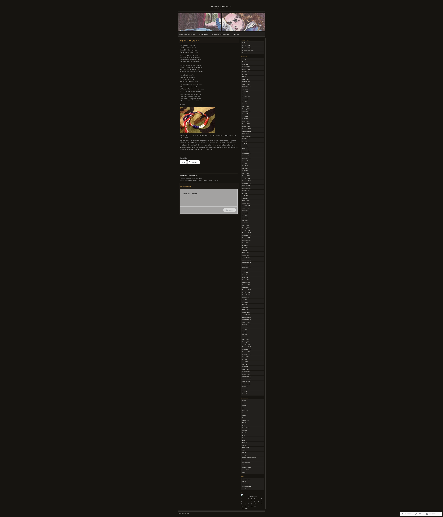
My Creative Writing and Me (220, 34)
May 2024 (245, 94)
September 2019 (246, 188)
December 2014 (246, 317)
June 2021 (245, 143)
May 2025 (245, 76)
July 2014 (244, 329)
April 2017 (245, 250)
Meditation (245, 445)
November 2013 (246, 349)
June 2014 (245, 332)
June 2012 (245, 391)
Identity (193, 178)
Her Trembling (246, 45)
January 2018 (246, 230)
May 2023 (245, 104)
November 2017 (246, 235)
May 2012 (245, 394)
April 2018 (245, 223)
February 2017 (246, 255)
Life (191, 180)
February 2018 (246, 228)
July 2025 (244, 74)
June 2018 (245, 218)
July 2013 (244, 359)
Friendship (245, 422)
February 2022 (246, 123)
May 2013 (245, 364)
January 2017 (246, 257)
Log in (244, 481)
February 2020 (246, 175)
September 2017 (246, 240)
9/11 (184, 180)
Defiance (244, 52)
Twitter (244, 460)
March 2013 (245, 369)
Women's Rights (246, 470)
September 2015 (246, 294)
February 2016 (246, 282)
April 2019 (245, 198)
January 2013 (246, 374)
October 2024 (246, 84)
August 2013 (245, 356)
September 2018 (246, 210)
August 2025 (245, 71)
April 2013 (245, 366)
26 (242, 506)
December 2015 (246, 287)
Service (217, 180)
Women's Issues (246, 467)
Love (243, 440)
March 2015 (245, 309)
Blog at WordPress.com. (183, 513)
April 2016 (245, 277)
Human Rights (246, 427)
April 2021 (245, 146)
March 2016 (245, 280)
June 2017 (245, 245)
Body (243, 403)
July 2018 (244, 215)
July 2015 (244, 299)
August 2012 (245, 386)
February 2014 (246, 342)
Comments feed (246, 486)
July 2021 (244, 141)
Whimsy (244, 465)
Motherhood (245, 447)
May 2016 (245, 275)
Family (244, 415)
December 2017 (246, 232)
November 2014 (246, 319)
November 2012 (246, 379)
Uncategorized (246, 462)
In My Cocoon (246, 42)
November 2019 (246, 183)
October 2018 (246, 208)
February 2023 (246, 109)
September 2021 (246, 136)
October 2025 (246, 69)
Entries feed (245, 484)
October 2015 (246, 292)
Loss (197, 178)
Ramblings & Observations (249, 457)
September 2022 (246, 111)
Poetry (200, 178)
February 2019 (246, 203)
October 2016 (246, 265)
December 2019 (246, 180)
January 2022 (246, 126)
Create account (246, 479)
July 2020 (244, 163)
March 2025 (245, 79)
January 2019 (246, 205)
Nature (244, 452)
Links (243, 435)
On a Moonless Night (247, 50)
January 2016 (246, 284)
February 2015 (246, 312)
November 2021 (246, 131)
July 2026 (244, 59)
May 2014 (245, 334)
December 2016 (246, 260)
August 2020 (245, 161)
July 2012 (244, 389)
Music (243, 450)
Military (194, 180)
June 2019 (245, 195)
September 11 (211, 180)
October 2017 (246, 237)
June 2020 (245, 165)
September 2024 (246, 86)
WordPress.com (246, 489)
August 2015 (245, 297)
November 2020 (246, 153)
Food (243, 418)
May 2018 (245, 220)
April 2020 (245, 170)
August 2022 (245, 113)
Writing (244, 472)
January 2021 (246, 151)
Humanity (188, 178)
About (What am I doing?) (187, 34)
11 (261, 501)
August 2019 (245, 190)
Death (188, 180)
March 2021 (245, 148)
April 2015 (245, 307)
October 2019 (246, 185)
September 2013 (246, 354)
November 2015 (246, 289)
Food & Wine (245, 420)
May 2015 (245, 304)
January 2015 (246, 314)
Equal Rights (245, 410)
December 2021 (246, 128)
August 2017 (245, 242)
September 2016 (246, 267)
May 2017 (245, 247)
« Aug (242, 508)
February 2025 (246, 81)
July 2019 (244, 193)
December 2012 (246, 376)
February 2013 (246, 371)
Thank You (235, 34)
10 (258, 501)
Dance (244, 405)
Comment (229, 210)
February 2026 (246, 66)
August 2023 (245, 99)
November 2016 (246, 262)
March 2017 (245, 252)
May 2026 (245, 61)
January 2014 (246, 344)
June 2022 (245, 116)
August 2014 (245, 327)
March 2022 (245, 121)
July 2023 (244, 101)
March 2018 (245, 225)
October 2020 (246, 156)
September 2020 (246, 158)
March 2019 (245, 200)
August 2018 (245, 213)
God (243, 425)
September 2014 (246, 324)
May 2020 (245, 168)
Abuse (244, 400)
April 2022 (245, 118)
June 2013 (245, 361)
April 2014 (245, 337)
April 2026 (245, 64)
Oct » (246, 508)
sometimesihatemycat (221, 6)
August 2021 (245, 138)
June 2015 (245, 302)
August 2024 (245, 89)
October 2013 (246, 351)
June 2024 (245, 91)
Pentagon (199, 180)
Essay (243, 413)
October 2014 (246, 322)
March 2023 (245, 106)
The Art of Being (246, 47)
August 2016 (245, 270)
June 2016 (245, 272)
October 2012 (246, 381)
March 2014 (245, 339)
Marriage (244, 442)
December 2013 (246, 347)
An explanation (203, 34)
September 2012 (246, 384)
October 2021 (246, 133)
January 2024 (246, 96)
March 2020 (245, 173)
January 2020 (246, 178)
